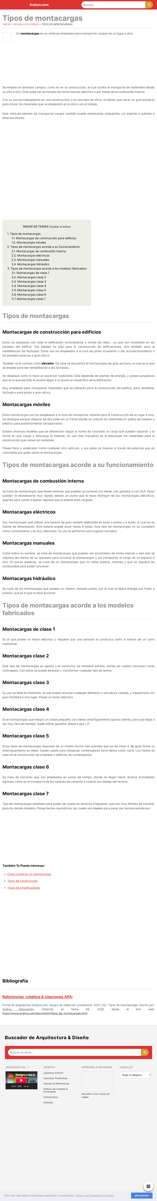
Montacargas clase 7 (28, 299)
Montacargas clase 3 (28, 281)
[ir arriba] (128, 1181)
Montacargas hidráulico (30, 264)
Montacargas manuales (30, 260)
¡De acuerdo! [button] (142, 1195)
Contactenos (51, 1097)
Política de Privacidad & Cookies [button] (95, 1195)
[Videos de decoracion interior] (21, 1103)
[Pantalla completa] (34, 1086)
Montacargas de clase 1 (30, 273)
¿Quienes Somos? (53, 1073)
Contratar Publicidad (55, 1078)
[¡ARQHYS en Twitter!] (21, 1173)
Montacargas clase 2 (28, 277)
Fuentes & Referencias (56, 1083)
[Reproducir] (9, 1086)
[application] (21, 1080)
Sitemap (48, 1102)
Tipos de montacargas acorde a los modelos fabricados (46, 268)
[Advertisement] (78, 65)
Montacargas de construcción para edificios (43, 238)
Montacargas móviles (28, 242)
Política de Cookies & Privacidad (56, 1090)
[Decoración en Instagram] (21, 1150)
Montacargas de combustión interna (38, 251)
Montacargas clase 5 (28, 290)
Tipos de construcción (22, 881)
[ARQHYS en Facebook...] (21, 1126)
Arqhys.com (39, 4)
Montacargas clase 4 (28, 286)
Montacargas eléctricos (30, 255)
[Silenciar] (31, 1086)
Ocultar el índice (60, 226)
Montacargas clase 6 (28, 294)
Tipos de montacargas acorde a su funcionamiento (43, 247)
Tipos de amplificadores (23, 888)
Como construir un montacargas (29, 874)
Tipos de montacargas (24, 234)
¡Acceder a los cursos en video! (96, 1095)
